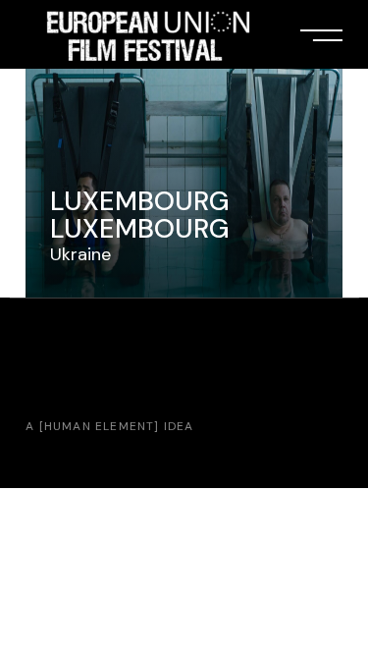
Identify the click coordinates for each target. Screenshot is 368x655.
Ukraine (80, 254)
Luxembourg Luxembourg (140, 215)
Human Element (99, 426)
